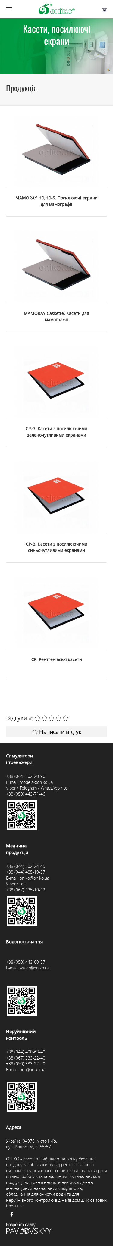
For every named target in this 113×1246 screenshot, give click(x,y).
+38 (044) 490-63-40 (25, 1052)
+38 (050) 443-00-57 (25, 962)
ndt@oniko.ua (32, 1069)
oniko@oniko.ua (34, 878)
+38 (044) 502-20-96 (25, 776)
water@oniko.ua (34, 968)
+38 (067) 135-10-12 (25, 890)
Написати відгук (60, 732)
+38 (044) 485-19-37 (25, 872)
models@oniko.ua (36, 782)
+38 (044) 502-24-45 (25, 866)
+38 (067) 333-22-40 (25, 1058)
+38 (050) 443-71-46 (25, 794)
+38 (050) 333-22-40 (25, 1063)
